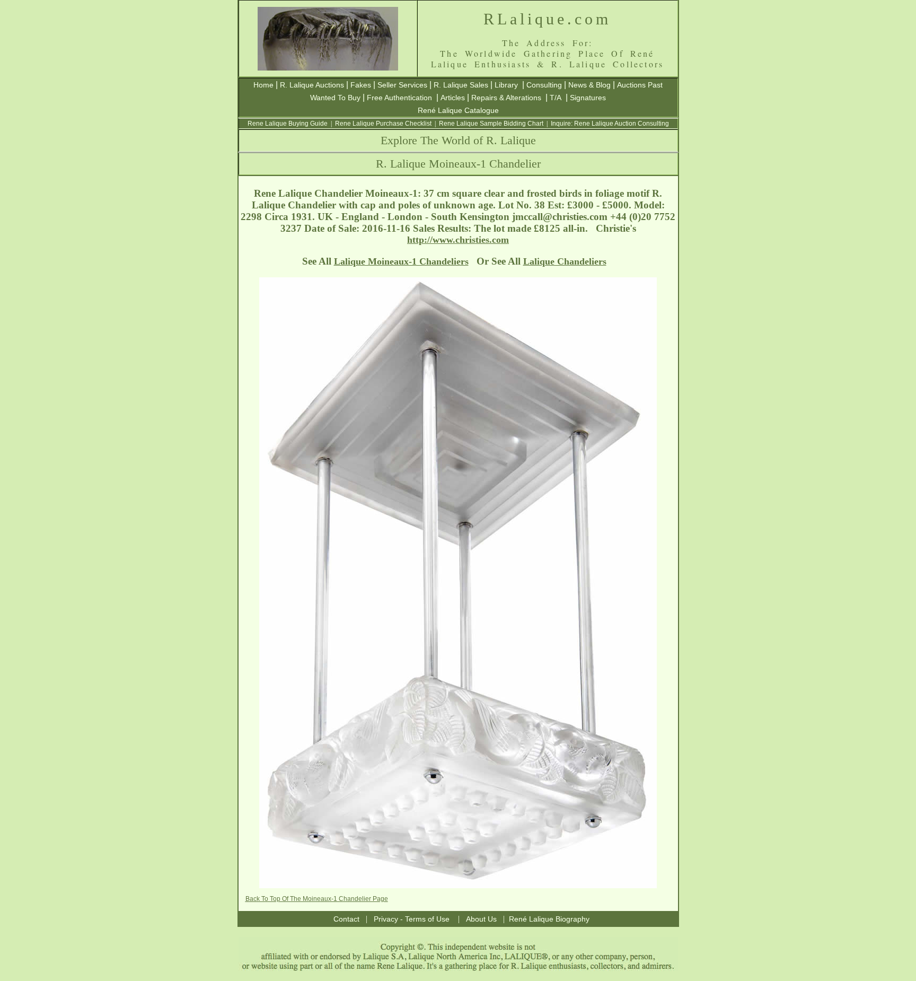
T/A (555, 97)
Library (506, 85)
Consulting (544, 85)
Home (263, 85)
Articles (453, 97)
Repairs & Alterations (506, 97)
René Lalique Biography (549, 919)
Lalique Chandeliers (564, 261)
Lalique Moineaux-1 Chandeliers (401, 261)
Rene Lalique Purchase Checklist (383, 123)
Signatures (588, 97)
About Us (481, 919)
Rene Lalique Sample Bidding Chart (491, 123)
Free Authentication (399, 97)
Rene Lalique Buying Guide (288, 123)
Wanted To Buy (335, 97)
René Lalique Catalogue (458, 110)
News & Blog (589, 85)
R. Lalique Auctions (312, 85)
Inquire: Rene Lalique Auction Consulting (610, 123)
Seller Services (402, 85)
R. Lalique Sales (461, 85)
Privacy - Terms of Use (412, 919)
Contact (346, 919)
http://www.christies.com (458, 239)
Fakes (360, 85)
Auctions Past (640, 85)
